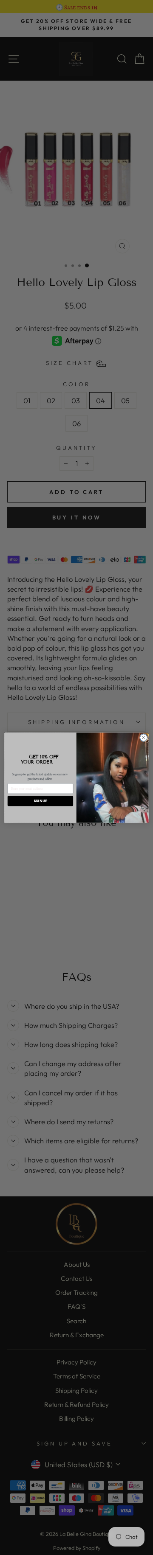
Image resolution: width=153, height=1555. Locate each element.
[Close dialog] (143, 737)
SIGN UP (40, 800)
